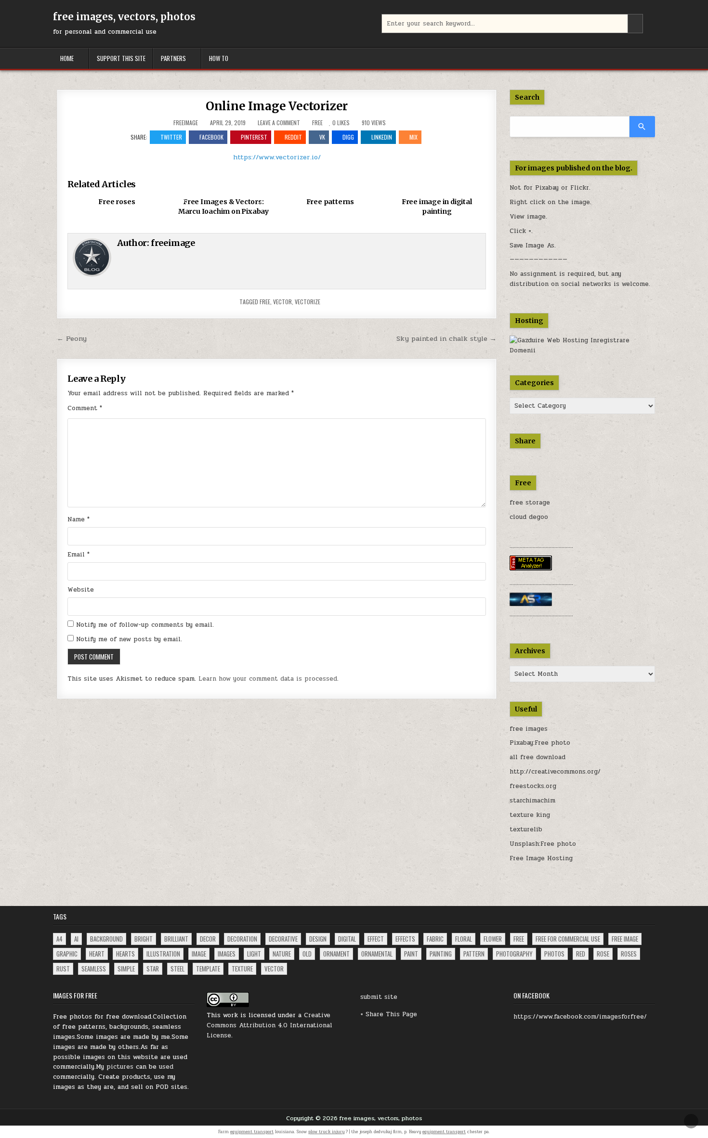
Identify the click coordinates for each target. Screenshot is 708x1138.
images (227, 953)
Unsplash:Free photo (543, 844)
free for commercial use (568, 939)
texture (242, 968)
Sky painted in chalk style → (446, 338)
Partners (173, 58)
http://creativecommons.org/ (555, 771)
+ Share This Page (388, 1014)
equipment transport (252, 1131)
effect (375, 939)
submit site (378, 997)
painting (441, 953)
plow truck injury (326, 1131)
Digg (348, 137)
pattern (474, 953)
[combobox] (512, 23)
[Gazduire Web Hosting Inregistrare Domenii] (583, 350)
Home (67, 58)
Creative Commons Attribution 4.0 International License (269, 1025)
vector (282, 301)
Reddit (293, 137)
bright (143, 939)
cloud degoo (529, 517)
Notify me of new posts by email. (129, 639)
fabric (435, 939)
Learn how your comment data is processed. (268, 679)
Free (317, 122)
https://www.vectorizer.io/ (277, 157)
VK (322, 137)
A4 (59, 939)
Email (78, 554)
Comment (84, 408)
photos (554, 953)
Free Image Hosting (541, 858)
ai (76, 939)
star (152, 968)
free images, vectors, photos (124, 17)
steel (177, 968)
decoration (242, 939)
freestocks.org (533, 786)
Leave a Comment (279, 123)
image (199, 953)
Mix (413, 137)
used (166, 1067)
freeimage (185, 123)
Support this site (121, 58)
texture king (530, 815)
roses (629, 953)
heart (97, 953)
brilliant (176, 939)
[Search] (642, 126)
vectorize (307, 301)
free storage (530, 502)
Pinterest (254, 137)
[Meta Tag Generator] (531, 568)
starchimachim (532, 800)
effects (405, 939)
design (318, 939)
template (208, 968)
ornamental (377, 953)
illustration (163, 953)
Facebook (211, 137)
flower (493, 939)
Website (80, 590)
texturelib (526, 829)
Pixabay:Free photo (540, 743)
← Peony (72, 338)
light (254, 953)
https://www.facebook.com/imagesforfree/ (580, 1017)
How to (218, 58)
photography (514, 953)
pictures (119, 1067)
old (307, 953)
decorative (283, 939)
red (580, 953)
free (265, 301)
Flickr (579, 188)
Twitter (171, 137)
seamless (93, 968)
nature (282, 953)
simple (126, 968)
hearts (125, 953)
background (106, 939)
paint (411, 953)
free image (625, 939)
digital (347, 939)
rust (63, 968)
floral (463, 939)
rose (603, 953)
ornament (336, 953)
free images (529, 729)
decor (208, 939)
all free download (537, 757)
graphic (67, 953)
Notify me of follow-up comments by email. (145, 625)
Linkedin (381, 137)
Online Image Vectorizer (277, 106)
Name (78, 519)
